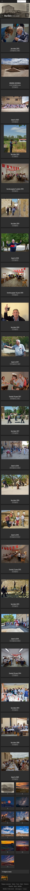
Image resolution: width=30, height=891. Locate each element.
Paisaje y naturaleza (6, 884)
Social (15, 886)
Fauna (17, 884)
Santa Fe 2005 (15, 777)
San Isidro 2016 (15, 500)
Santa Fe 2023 (15, 120)
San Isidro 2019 (15, 223)
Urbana (13, 884)
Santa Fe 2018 (15, 258)
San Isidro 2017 (15, 431)
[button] (3, 888)
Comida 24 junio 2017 (15, 396)
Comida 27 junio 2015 (15, 569)
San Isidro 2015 (15, 604)
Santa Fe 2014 (15, 639)
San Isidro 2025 (15, 48)
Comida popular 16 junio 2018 (15, 293)
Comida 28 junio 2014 (15, 673)
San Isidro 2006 (15, 742)
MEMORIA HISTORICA (15, 83)
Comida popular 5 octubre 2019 (15, 189)
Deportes (11, 886)
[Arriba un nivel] (2, 15)
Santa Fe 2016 (15, 466)
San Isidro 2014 (15, 708)
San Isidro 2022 (15, 154)
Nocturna (26, 884)
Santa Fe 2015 (15, 535)
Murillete (20, 886)
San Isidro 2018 (15, 327)
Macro (21, 884)
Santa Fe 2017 (15, 362)
